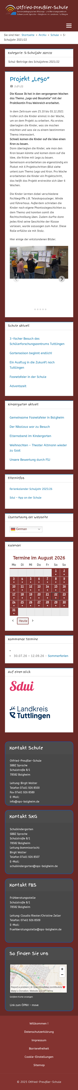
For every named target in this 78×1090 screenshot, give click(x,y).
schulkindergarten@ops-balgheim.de (34, 866)
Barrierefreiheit (39, 1048)
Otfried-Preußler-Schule (25, 760)
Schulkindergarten (21, 829)
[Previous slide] (16, 279)
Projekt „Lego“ (30, 79)
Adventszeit (18, 386)
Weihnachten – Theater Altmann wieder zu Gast (38, 447)
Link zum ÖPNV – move (24, 1005)
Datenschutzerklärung (39, 1032)
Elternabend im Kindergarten (30, 436)
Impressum (39, 1040)
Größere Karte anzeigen (21, 997)
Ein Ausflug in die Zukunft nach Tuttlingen (32, 365)
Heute (23, 621)
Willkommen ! (39, 1023)
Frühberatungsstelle (23, 897)
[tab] (32, 309)
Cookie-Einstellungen (39, 1057)
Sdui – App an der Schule (25, 497)
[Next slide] (61, 279)
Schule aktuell (18, 326)
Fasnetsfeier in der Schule (28, 377)
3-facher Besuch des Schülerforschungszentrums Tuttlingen (37, 341)
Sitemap (39, 1065)
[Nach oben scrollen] (69, 1081)
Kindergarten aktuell (23, 404)
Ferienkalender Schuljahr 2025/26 (31, 489)
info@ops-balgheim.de (24, 801)
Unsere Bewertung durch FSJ (30, 459)
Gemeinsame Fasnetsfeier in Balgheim (37, 417)
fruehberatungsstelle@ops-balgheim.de (36, 929)
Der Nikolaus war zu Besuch (30, 427)
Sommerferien (58, 656)
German (21, 529)
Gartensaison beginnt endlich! (31, 353)
